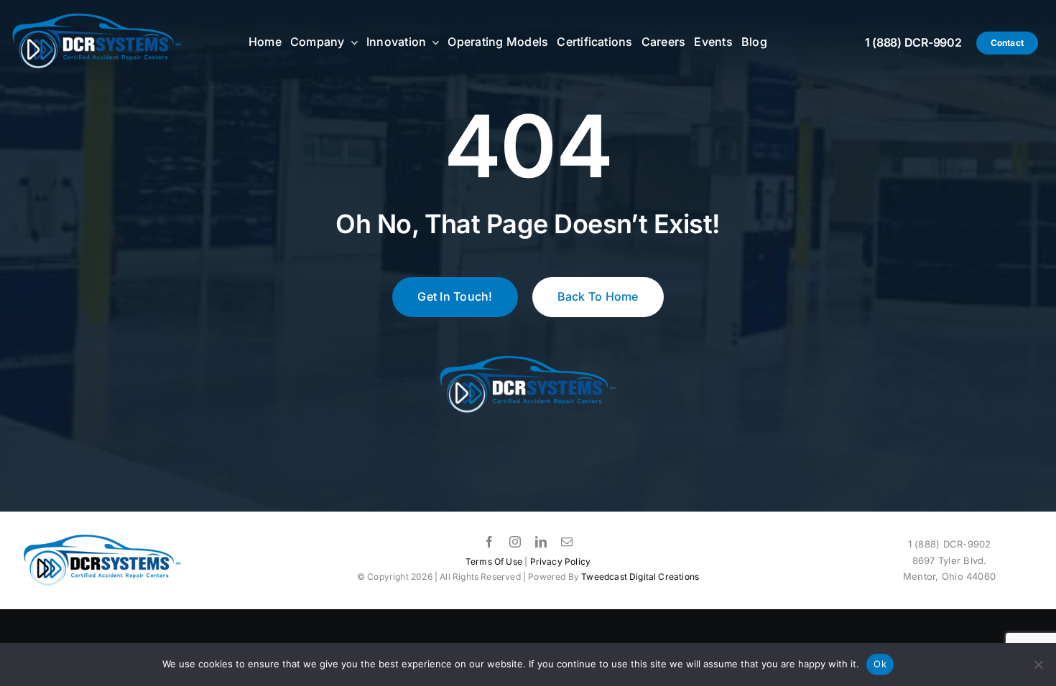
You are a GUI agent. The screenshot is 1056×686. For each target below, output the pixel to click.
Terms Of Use (494, 561)
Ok (880, 663)
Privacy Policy (560, 561)
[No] (1038, 664)
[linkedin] (541, 542)
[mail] (567, 542)
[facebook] (489, 542)
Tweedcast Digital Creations (640, 576)
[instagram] (515, 542)
